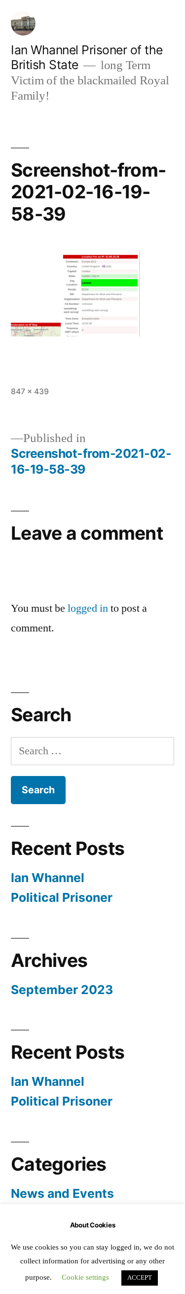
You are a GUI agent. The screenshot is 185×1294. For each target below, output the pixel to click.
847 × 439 (30, 391)
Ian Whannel (47, 877)
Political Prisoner (61, 897)
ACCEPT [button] (139, 1278)
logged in (88, 608)
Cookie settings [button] (85, 1277)
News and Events (62, 1193)
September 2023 (62, 989)
